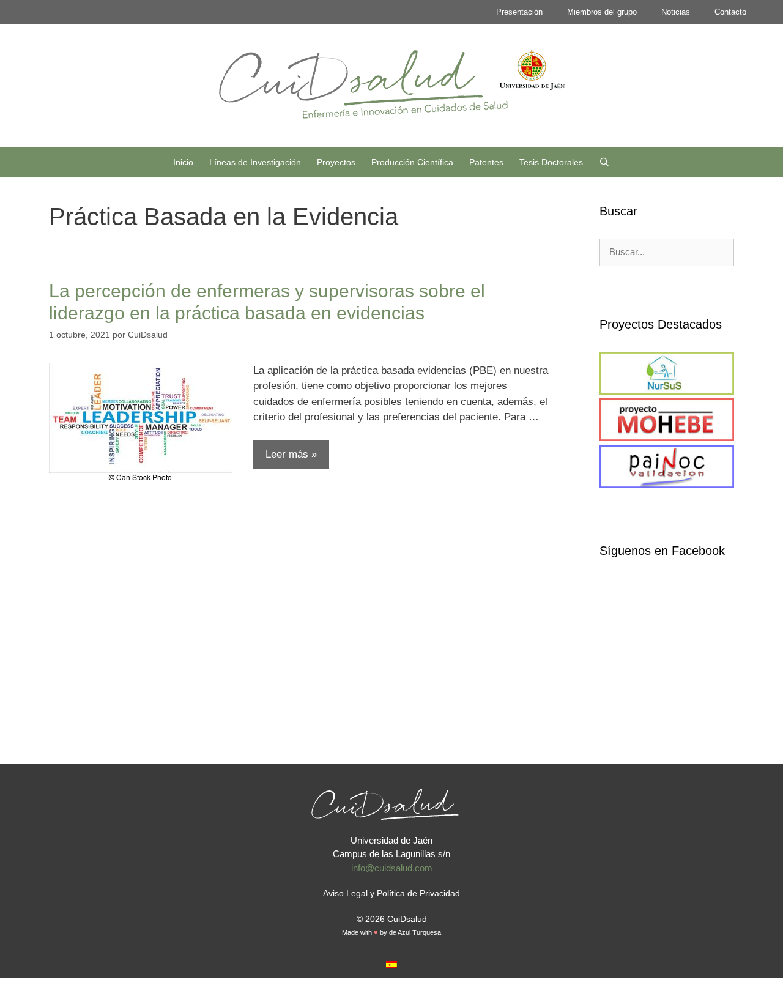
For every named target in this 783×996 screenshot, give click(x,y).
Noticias (675, 12)
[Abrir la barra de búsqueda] (604, 162)
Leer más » (291, 454)
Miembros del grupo (602, 12)
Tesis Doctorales (551, 162)
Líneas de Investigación (255, 162)
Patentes (486, 162)
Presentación (519, 12)
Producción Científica (412, 162)
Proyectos (336, 162)
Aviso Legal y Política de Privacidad (391, 893)
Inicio (183, 162)
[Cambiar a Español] (391, 964)
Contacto (730, 12)
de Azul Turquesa (415, 932)
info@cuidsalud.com (391, 868)
